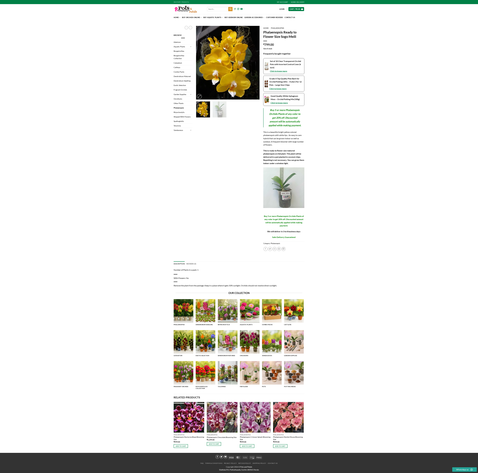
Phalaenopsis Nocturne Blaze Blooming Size (189, 438)
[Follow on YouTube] (241, 9)
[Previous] (200, 62)
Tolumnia (177, 126)
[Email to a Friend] (274, 249)
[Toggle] (190, 46)
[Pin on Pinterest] (279, 249)
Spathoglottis (179, 121)
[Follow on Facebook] (235, 9)
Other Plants (178, 103)
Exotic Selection (180, 85)
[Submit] (230, 9)
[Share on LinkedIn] (283, 249)
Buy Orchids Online (191, 17)
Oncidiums (178, 99)
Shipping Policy (259, 463)
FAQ (202, 463)
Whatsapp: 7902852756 (181, 2)
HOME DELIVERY (297, 2)
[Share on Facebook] (266, 249)
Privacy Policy (230, 463)
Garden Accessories (253, 17)
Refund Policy (244, 463)
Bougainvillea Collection (179, 56)
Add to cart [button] (181, 446)
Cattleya (177, 67)
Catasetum (178, 63)
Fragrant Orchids (180, 90)
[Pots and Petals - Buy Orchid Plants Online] (188, 9)
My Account (282, 2)
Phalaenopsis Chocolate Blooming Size (222, 437)
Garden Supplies (180, 94)
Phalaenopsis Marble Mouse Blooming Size (288, 438)
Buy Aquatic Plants (212, 17)
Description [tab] (179, 264)
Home (176, 17)
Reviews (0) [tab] (191, 264)
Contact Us (290, 17)
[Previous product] (190, 27)
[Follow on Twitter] (221, 457)
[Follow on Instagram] (238, 9)
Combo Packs (179, 72)
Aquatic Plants (179, 47)
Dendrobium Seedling (182, 81)
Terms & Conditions (213, 463)
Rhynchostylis (179, 112)
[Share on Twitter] (270, 249)
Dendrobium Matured (182, 76)
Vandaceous (178, 130)
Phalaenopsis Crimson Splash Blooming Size (255, 438)
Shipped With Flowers (182, 117)
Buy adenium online (234, 17)
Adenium (177, 42)
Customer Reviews (274, 17)
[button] (296, 9)
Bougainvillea (179, 51)
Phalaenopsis (179, 108)
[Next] (255, 62)
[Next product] (186, 27)
